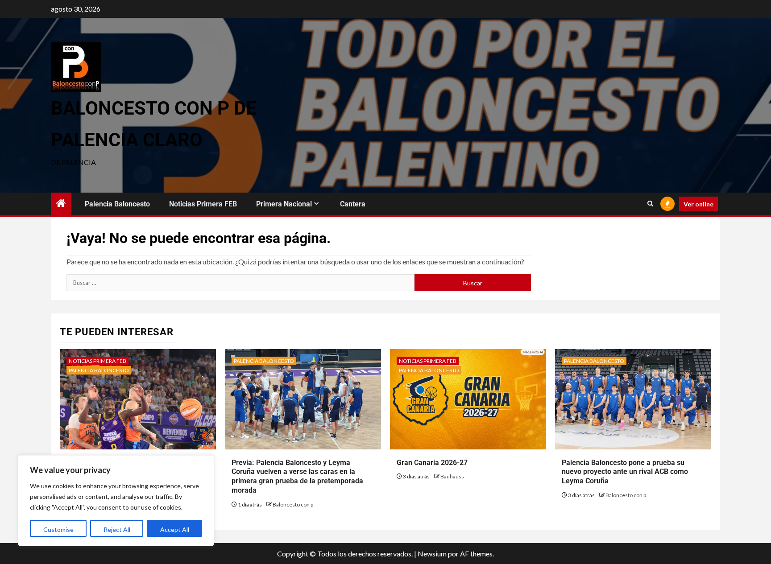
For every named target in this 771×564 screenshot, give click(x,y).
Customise (58, 529)
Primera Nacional (284, 204)
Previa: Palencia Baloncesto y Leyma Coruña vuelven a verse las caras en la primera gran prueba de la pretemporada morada (297, 476)
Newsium (432, 553)
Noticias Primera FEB (203, 204)
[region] (116, 500)
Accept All (174, 529)
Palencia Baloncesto (117, 204)
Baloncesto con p (293, 504)
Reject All (117, 529)
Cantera (352, 204)
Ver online (698, 204)
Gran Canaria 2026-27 (432, 462)
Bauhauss (452, 476)
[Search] (650, 203)
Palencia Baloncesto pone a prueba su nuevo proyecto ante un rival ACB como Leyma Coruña (625, 472)
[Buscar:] (240, 282)
